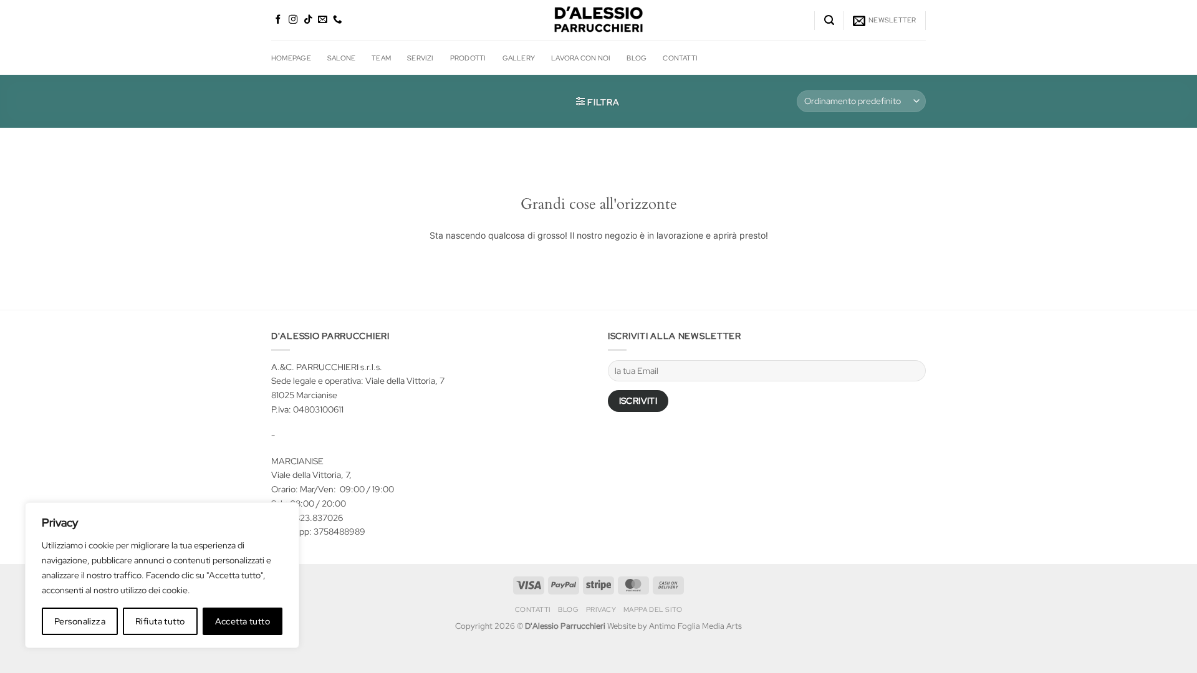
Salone (341, 57)
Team (381, 57)
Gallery (519, 57)
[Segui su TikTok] (308, 20)
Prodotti (468, 57)
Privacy (601, 609)
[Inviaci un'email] (322, 20)
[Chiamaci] (337, 20)
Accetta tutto (242, 621)
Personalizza (79, 621)
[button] (829, 20)
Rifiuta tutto (160, 621)
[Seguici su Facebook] (278, 20)
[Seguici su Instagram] (293, 20)
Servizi (420, 57)
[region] (162, 575)
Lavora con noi (580, 57)
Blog (637, 57)
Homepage (291, 57)
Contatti (680, 57)
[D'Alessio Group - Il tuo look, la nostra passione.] (598, 20)
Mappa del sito (653, 609)
